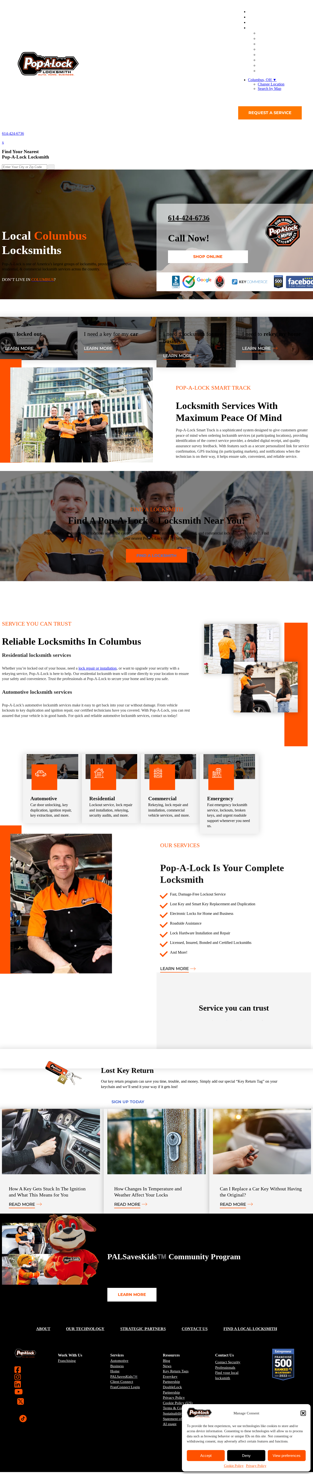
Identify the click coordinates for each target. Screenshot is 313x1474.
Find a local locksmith (250, 1329)
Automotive (119, 1361)
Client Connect (121, 1382)
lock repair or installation (97, 668)
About (43, 1329)
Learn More (19, 348)
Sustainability (173, 1413)
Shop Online (208, 256)
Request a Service (269, 112)
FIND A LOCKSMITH (156, 555)
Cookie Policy (234, 1466)
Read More (22, 1204)
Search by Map (269, 88)
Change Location (271, 84)
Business (117, 1366)
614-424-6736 (13, 133)
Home (115, 1371)
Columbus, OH (262, 80)
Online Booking (277, 71)
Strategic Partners (143, 1329)
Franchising (67, 1361)
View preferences (287, 1455)
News (167, 1366)
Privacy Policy (256, 1466)
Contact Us (195, 1329)
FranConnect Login (125, 1387)
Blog (166, 1361)
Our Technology (85, 1329)
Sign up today (128, 1102)
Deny (246, 1455)
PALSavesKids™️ (123, 1376)
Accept (206, 1455)
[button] (303, 1413)
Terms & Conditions (178, 1408)
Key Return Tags (176, 1371)
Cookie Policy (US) (177, 1403)
